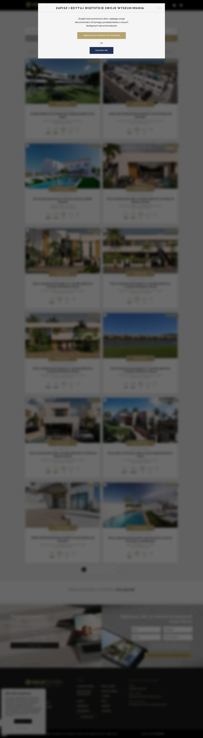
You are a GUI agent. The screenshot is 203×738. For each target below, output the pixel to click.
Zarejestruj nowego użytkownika (101, 35)
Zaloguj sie (101, 50)
